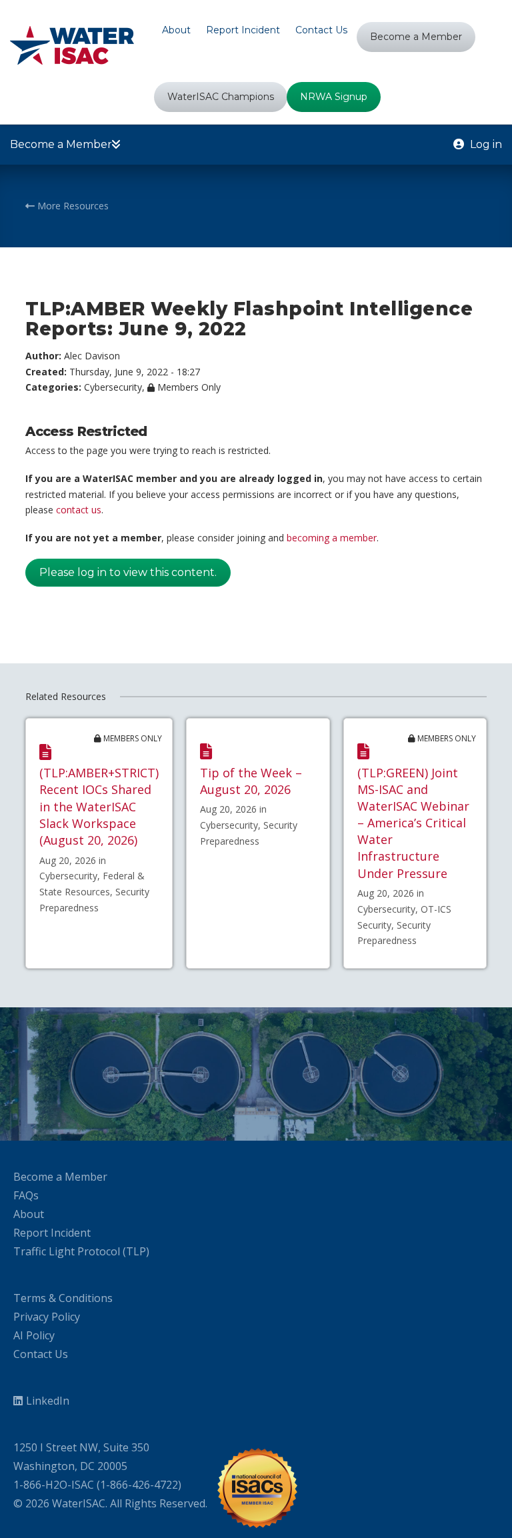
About (28, 1214)
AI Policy (34, 1335)
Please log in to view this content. (128, 572)
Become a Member (60, 1176)
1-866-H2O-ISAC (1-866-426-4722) (97, 1484)
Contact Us (40, 1354)
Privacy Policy (46, 1316)
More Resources (72, 205)
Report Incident (52, 1232)
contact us (78, 509)
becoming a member (332, 537)
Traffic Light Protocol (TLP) (81, 1251)
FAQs (26, 1195)
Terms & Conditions (63, 1298)
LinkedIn (47, 1400)
